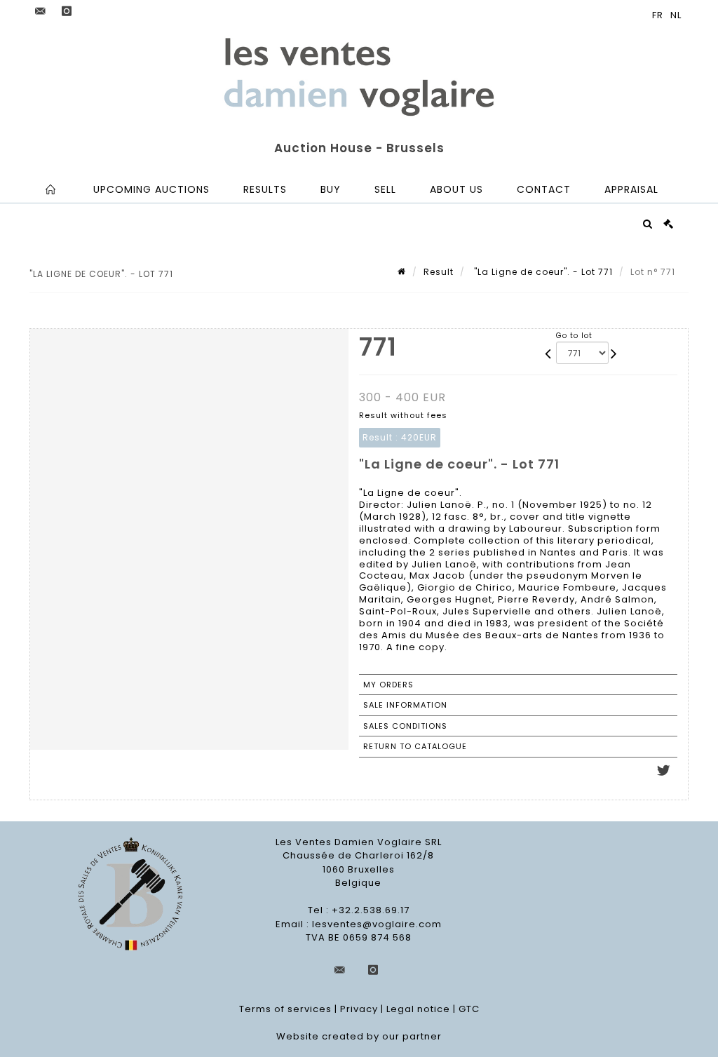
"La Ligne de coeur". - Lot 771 (542, 272)
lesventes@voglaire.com (377, 924)
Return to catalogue (415, 746)
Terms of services (285, 1009)
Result (439, 272)
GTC (469, 1009)
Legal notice (418, 1009)
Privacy (359, 1009)
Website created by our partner (359, 1036)
